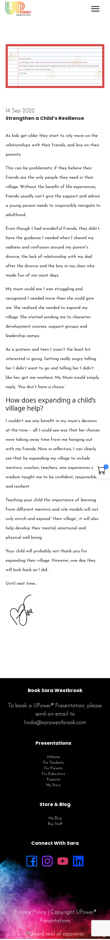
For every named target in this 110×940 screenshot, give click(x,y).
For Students (53, 763)
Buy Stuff (55, 824)
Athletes (53, 757)
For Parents (53, 768)
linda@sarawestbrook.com (55, 722)
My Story (53, 785)
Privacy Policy (30, 912)
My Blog (55, 818)
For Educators (53, 774)
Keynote (53, 780)
